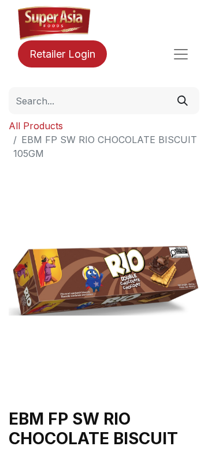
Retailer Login (62, 54)
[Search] (182, 100)
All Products (36, 126)
